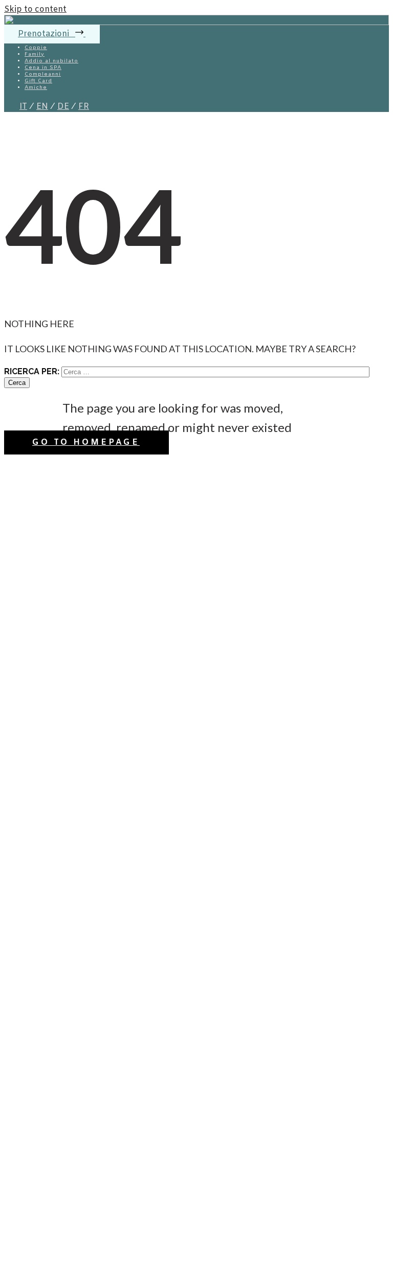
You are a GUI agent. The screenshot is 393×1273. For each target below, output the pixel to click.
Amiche (36, 87)
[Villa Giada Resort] (196, 22)
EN (42, 106)
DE (63, 106)
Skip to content (35, 9)
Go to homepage (86, 442)
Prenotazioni (44, 34)
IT (23, 106)
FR (83, 106)
